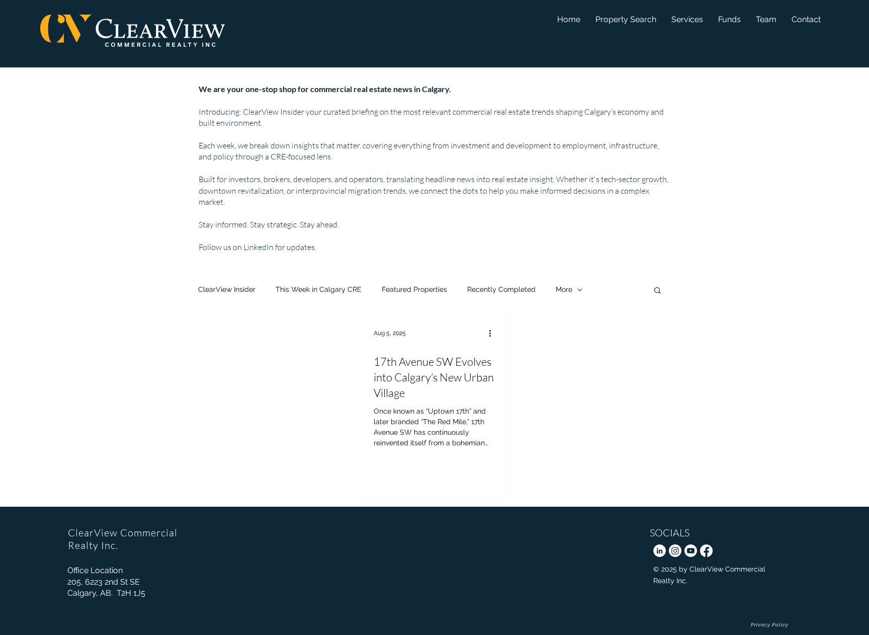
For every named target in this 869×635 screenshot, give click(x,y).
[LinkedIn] (659, 550)
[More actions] (494, 333)
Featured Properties (414, 289)
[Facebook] (706, 550)
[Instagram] (675, 550)
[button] (729, 19)
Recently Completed (501, 289)
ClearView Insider (226, 289)
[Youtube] (690, 550)
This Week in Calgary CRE (319, 289)
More (564, 289)
